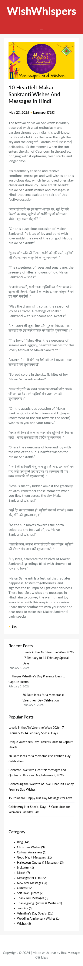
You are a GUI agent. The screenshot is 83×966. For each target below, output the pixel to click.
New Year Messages (30, 883)
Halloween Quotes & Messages (37, 862)
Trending (22, 908)
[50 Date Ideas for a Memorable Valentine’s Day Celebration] (14, 698)
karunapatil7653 (44, 112)
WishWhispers (41, 11)
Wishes (22, 923)
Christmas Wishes (28, 847)
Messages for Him (29, 878)
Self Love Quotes (28, 893)
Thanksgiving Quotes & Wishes (37, 903)
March (21, 872)
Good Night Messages (31, 857)
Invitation (23, 867)
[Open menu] (41, 28)
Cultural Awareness (29, 852)
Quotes (22, 888)
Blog (14, 626)
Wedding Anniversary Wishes (36, 918)
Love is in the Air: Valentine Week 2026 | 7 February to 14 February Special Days (48, 658)
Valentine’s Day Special (32, 913)
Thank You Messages (30, 898)
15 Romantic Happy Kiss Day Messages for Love (40, 798)
